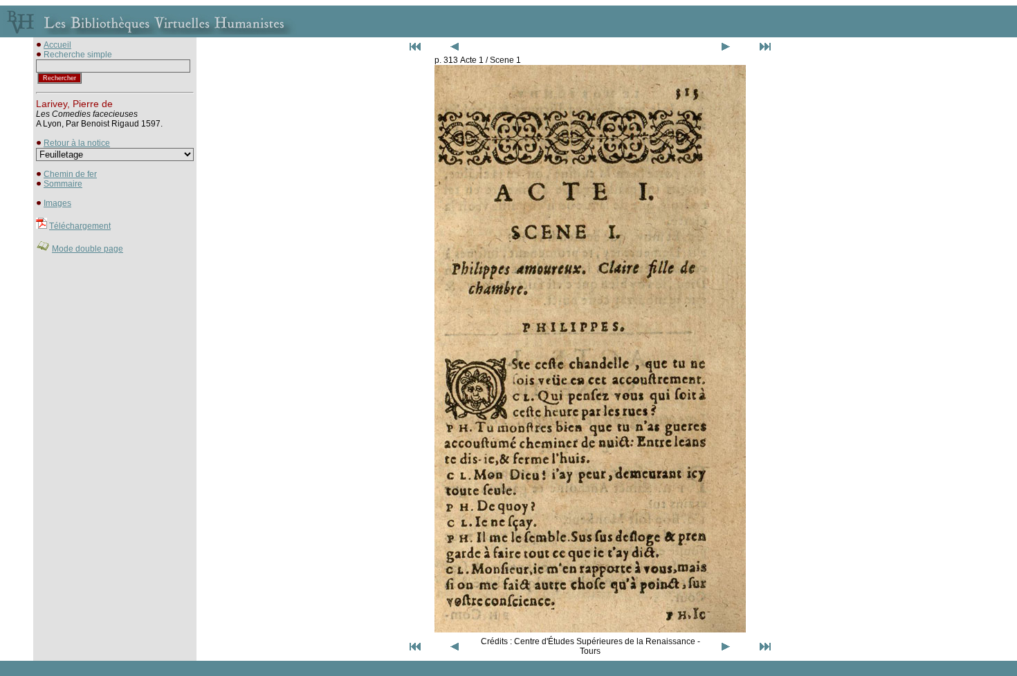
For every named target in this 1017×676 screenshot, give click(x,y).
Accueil (57, 45)
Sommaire (63, 184)
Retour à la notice (77, 143)
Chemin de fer (70, 174)
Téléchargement (80, 226)
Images (57, 203)
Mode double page (87, 249)
